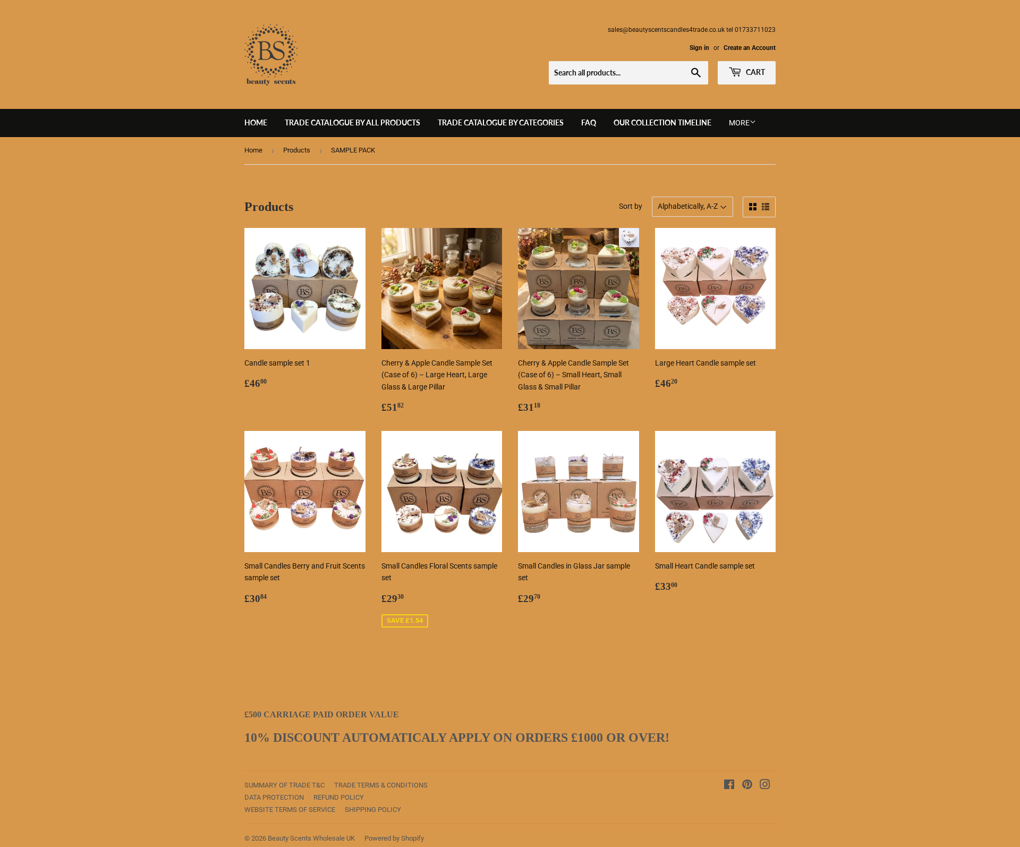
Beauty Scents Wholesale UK (311, 838)
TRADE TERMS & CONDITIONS (381, 785)
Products (296, 150)
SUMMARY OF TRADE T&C (284, 785)
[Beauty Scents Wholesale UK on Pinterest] (747, 786)
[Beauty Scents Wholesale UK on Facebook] (729, 786)
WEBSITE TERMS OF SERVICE (289, 810)
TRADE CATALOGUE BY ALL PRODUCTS (352, 122)
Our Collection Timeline (662, 122)
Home (255, 122)
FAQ (588, 122)
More (739, 122)
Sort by (630, 206)
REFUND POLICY (338, 797)
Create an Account (750, 48)
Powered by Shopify (394, 838)
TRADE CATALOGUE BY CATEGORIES (501, 122)
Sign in (699, 48)
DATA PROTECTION (274, 797)
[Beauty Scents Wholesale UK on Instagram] (765, 786)
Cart (754, 72)
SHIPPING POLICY (373, 810)
